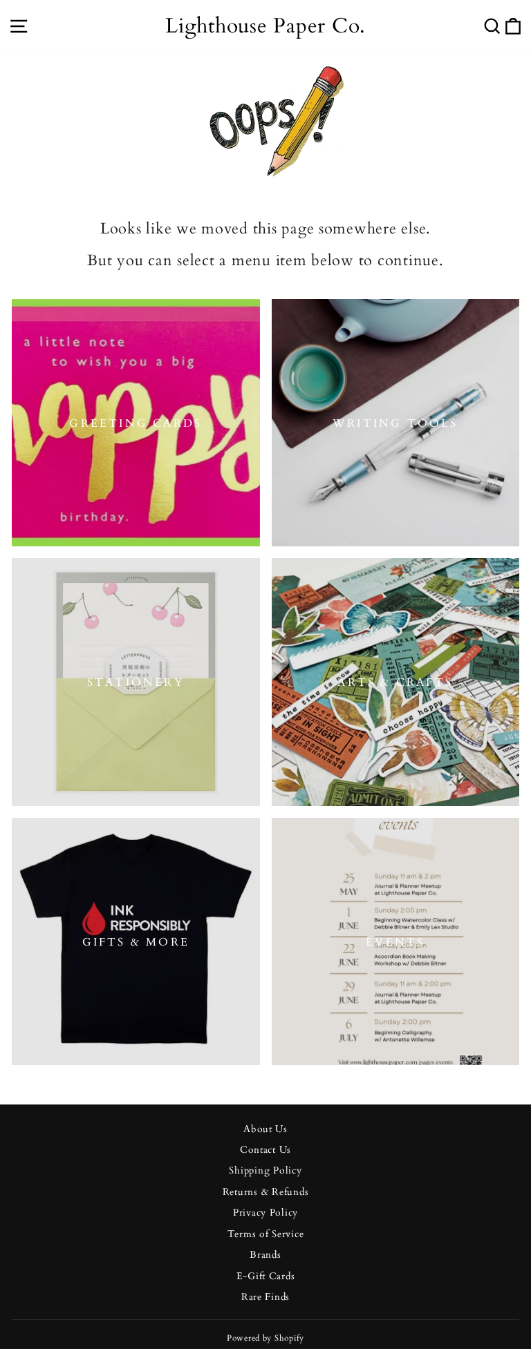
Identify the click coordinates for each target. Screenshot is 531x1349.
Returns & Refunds (266, 1192)
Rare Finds (265, 1297)
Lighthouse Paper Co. (265, 26)
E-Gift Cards (265, 1276)
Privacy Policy (265, 1213)
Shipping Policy (265, 1171)
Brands (265, 1255)
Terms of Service (265, 1234)
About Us (265, 1129)
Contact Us (265, 1150)
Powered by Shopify (265, 1337)
